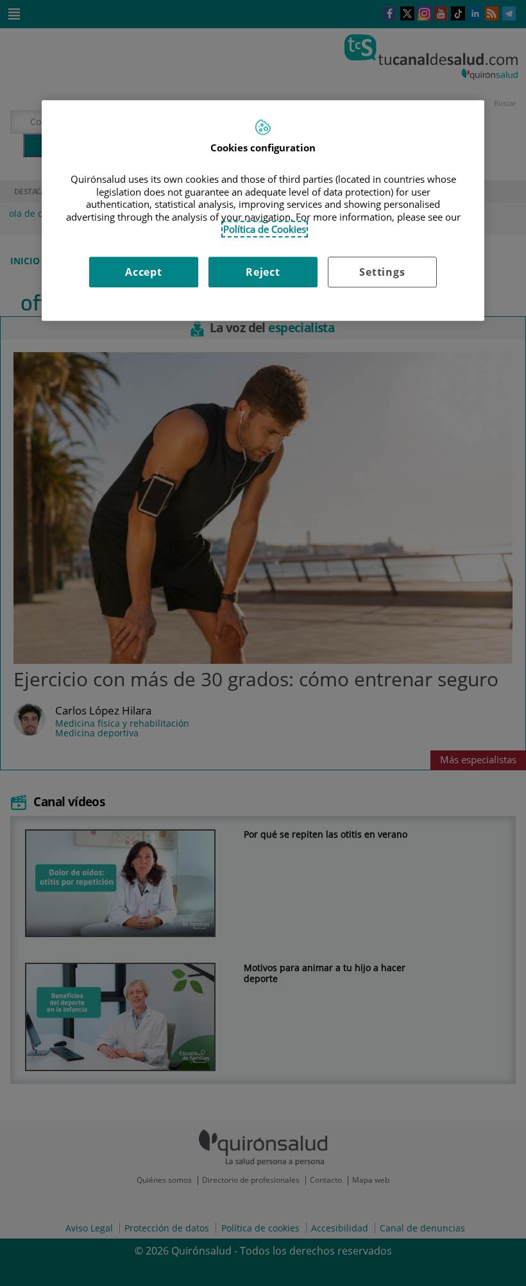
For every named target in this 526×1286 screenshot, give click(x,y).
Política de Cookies (264, 229)
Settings (382, 272)
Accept (143, 272)
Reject (263, 272)
